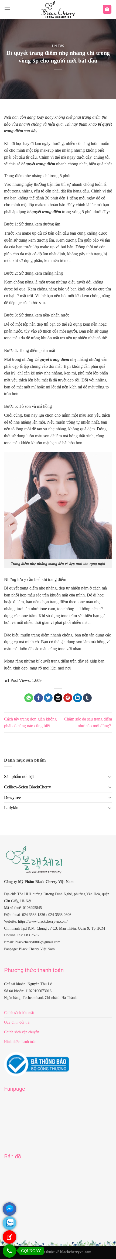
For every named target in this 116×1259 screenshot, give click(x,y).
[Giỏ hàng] (107, 9)
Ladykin (11, 807)
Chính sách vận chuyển (21, 1032)
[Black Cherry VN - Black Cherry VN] (58, 9)
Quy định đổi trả (16, 1022)
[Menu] (7, 9)
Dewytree (12, 797)
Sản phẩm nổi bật (19, 776)
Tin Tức (58, 46)
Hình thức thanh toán (20, 1041)
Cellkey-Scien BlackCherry (27, 787)
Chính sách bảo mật (19, 1012)
